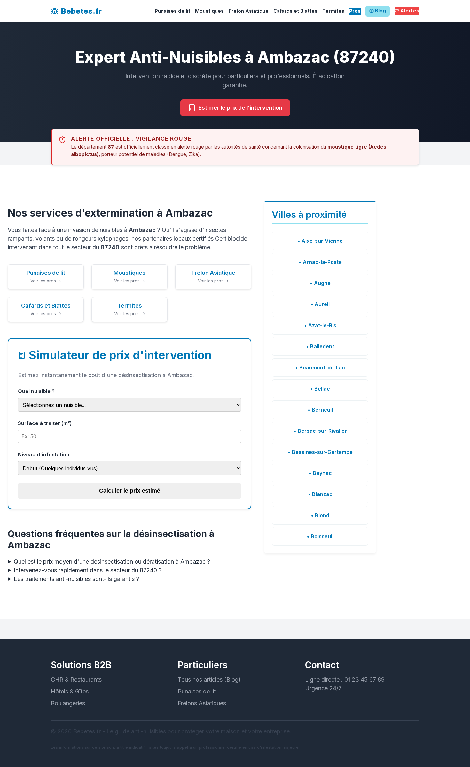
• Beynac (320, 473)
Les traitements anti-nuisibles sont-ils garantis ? (76, 578)
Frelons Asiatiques (202, 703)
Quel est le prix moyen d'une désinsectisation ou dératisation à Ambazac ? (112, 561)
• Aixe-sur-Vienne (320, 241)
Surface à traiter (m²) (45, 423)
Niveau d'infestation (43, 454)
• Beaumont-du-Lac (320, 367)
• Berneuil (320, 410)
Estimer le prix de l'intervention (240, 107)
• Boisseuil (320, 536)
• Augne (320, 283)
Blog (380, 11)
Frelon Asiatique (249, 11)
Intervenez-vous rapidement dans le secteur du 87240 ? (87, 570)
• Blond (320, 515)
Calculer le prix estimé (129, 490)
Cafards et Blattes (295, 11)
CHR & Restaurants (76, 679)
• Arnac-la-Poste (320, 262)
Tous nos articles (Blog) (209, 679)
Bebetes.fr (81, 11)
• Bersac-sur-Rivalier (320, 431)
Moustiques (209, 11)
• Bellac (320, 388)
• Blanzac (320, 494)
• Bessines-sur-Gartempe (320, 452)
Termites (333, 11)
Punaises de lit (172, 11)
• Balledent (320, 346)
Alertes (409, 11)
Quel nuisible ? (36, 391)
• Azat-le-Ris (320, 325)
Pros (355, 11)
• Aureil (320, 304)
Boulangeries (68, 703)
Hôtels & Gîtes (70, 691)
